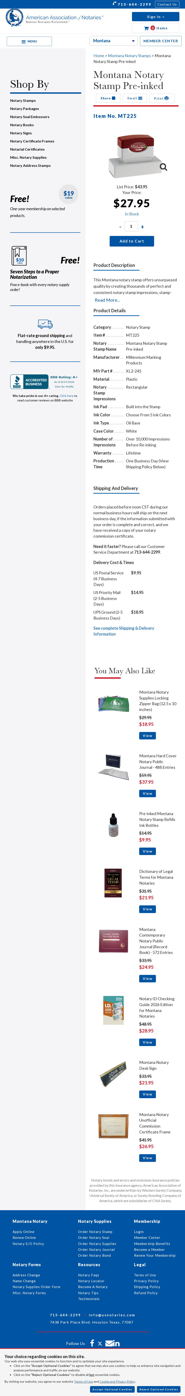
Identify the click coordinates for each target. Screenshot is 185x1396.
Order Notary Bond (94, 1255)
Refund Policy (146, 1293)
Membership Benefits (152, 1244)
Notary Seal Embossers (29, 116)
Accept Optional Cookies (112, 1389)
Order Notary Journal (96, 1249)
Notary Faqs (88, 1275)
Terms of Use (83, 1381)
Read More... (107, 300)
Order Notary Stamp (95, 1232)
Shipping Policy (147, 1287)
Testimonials (89, 1299)
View (147, 736)
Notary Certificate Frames (32, 141)
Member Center (147, 1237)
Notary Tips (88, 1293)
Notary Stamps (23, 100)
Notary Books (22, 125)
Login (139, 1232)
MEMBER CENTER (160, 41)
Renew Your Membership (155, 1255)
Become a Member (149, 1249)
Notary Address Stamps (30, 165)
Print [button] (159, 98)
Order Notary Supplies (97, 1244)
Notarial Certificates (27, 149)
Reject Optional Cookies (158, 1389)
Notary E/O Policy (28, 1244)
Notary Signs (21, 133)
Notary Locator (91, 1281)
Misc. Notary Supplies (28, 157)
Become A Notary (93, 1287)
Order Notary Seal (93, 1237)
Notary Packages (24, 108)
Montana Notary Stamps (129, 55)
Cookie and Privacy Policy (117, 1381)
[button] (155, 16)
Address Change (26, 1275)
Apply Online (24, 1232)
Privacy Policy (146, 1281)
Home (98, 55)
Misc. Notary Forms (29, 1293)
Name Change (24, 1281)
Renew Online (24, 1237)
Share (106, 98)
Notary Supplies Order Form (36, 1287)
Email (132, 98)
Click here (67, 396)
